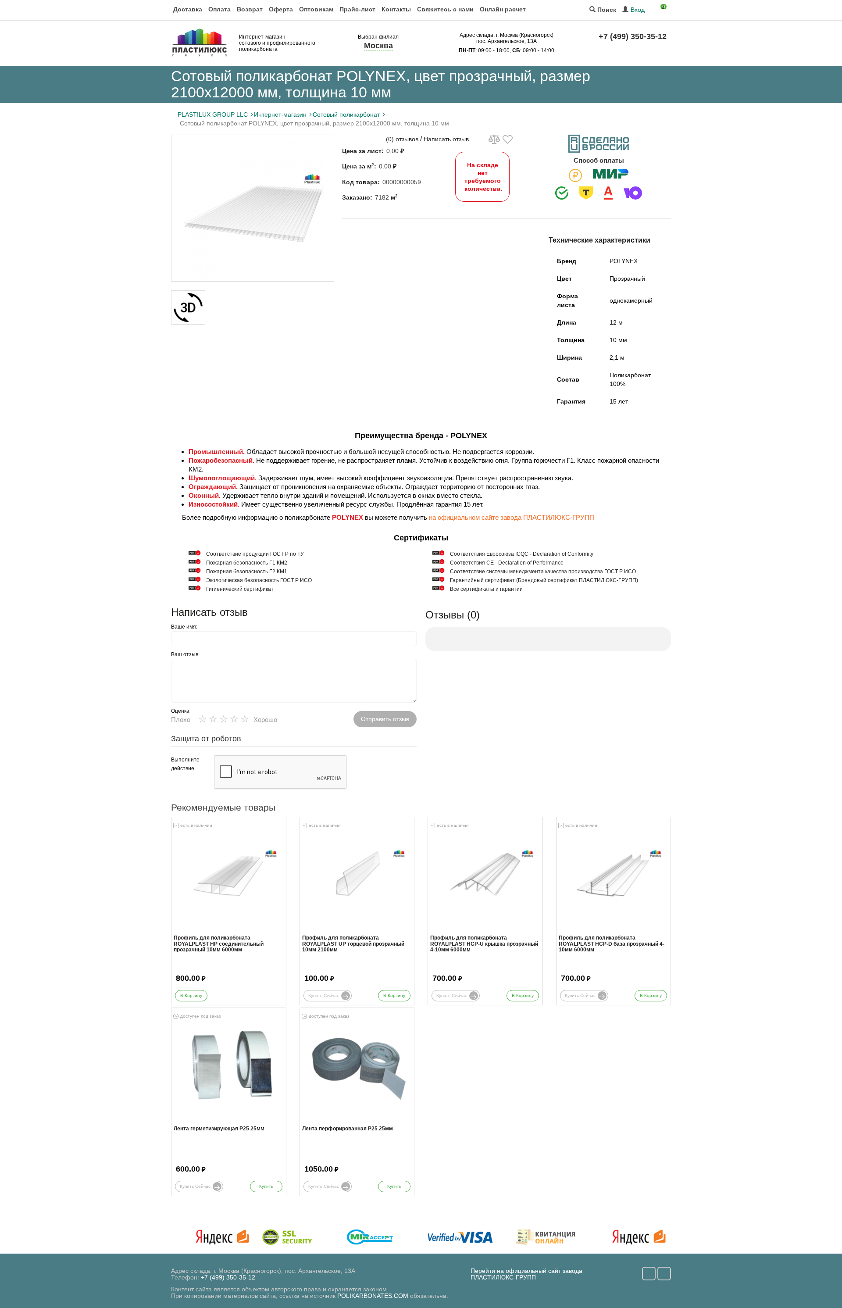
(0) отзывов (402, 139)
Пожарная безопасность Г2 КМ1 (246, 571)
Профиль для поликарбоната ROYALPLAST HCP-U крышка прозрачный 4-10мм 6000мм (484, 943)
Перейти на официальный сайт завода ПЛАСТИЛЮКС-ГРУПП (526, 1274)
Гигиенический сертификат (240, 589)
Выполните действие (185, 764)
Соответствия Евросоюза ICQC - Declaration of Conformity (521, 554)
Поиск (606, 10)
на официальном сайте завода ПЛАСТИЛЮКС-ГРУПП (511, 517)
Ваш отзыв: (185, 654)
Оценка (180, 711)
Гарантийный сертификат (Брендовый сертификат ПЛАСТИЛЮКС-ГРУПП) (544, 580)
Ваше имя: (184, 627)
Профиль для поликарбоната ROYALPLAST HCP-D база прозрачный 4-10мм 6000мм (611, 943)
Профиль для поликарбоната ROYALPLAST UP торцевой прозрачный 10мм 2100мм (353, 943)
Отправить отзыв (385, 718)
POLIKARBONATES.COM (372, 1295)
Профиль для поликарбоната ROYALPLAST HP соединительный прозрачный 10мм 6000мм (219, 943)
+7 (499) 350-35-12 (633, 36)
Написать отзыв (446, 139)
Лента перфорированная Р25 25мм (347, 1129)
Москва (378, 45)
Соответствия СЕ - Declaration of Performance (507, 563)
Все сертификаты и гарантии (486, 589)
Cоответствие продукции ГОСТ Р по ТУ (255, 554)
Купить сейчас (323, 995)
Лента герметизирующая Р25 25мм (219, 1129)
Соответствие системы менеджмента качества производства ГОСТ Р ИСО (543, 571)
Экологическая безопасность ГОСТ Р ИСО (259, 580)
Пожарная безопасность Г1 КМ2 (246, 563)
